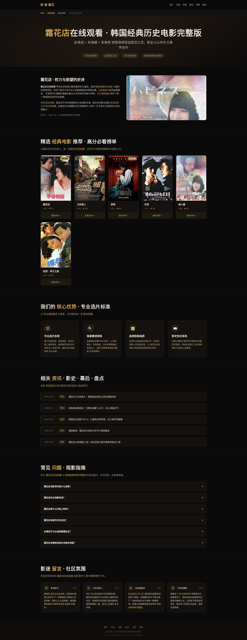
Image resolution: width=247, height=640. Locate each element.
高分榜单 (61, 13)
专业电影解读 (103, 93)
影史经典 (49, 102)
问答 (198, 4)
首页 (42, 13)
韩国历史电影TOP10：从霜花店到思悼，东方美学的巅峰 (95, 419)
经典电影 (51, 13)
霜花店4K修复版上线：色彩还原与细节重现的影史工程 (94, 442)
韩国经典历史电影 (103, 86)
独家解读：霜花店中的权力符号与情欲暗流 (89, 430)
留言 (204, 4)
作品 (178, 4)
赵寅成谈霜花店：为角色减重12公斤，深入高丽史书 (93, 408)
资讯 (191, 4)
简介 (172, 4)
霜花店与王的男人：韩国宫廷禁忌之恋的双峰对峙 (92, 396)
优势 (185, 4)
